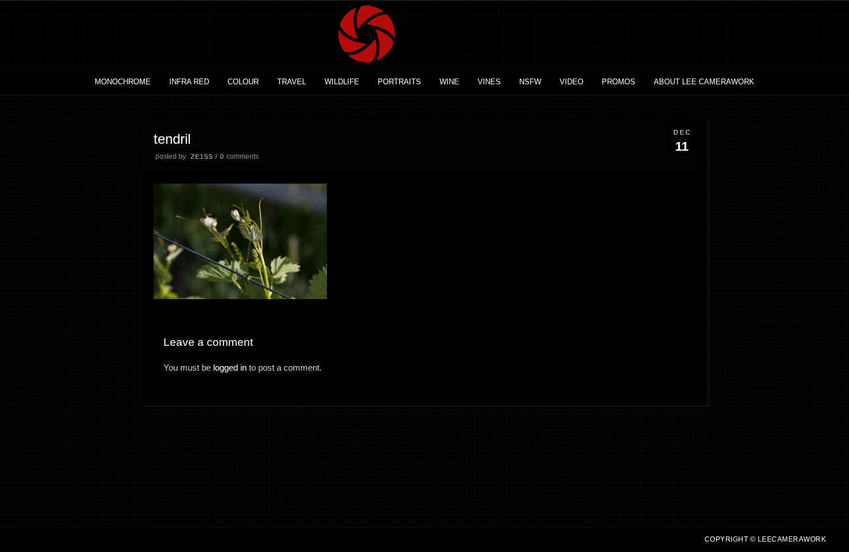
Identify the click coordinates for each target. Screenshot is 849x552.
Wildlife (342, 81)
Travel (291, 81)
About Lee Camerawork (704, 81)
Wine (449, 81)
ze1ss (202, 156)
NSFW (530, 81)
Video (571, 81)
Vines (489, 81)
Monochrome (123, 81)
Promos (618, 81)
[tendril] (240, 296)
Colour (243, 81)
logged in (230, 367)
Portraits (399, 81)
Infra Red (189, 81)
